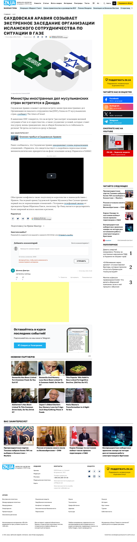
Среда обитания (74, 505)
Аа (114, 3)
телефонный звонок (74, 203)
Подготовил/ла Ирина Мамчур (26, 226)
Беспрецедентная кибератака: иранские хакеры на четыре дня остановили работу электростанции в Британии (113, 230)
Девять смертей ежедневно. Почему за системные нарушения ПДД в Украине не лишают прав (115, 253)
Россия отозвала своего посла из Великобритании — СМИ (114, 205)
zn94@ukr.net (58, 483)
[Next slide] (131, 8)
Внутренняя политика (9, 499)
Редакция (37, 474)
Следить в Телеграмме (31, 345)
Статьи (46, 3)
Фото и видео (56, 3)
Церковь (71, 508)
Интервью (68, 3)
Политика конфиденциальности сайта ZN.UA (120, 535)
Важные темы (10, 8)
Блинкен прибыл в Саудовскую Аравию (40, 136)
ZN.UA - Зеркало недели (118, 152)
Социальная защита (42, 499)
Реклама (37, 477)
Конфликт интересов (42, 505)
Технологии (72, 502)
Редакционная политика (42, 480)
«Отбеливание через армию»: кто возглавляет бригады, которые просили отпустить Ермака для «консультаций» (114, 267)
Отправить (81, 261)
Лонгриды (78, 3)
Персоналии (39, 511)
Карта (36, 483)
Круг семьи (105, 505)
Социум (104, 499)
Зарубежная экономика (43, 502)
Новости (37, 3)
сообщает (22, 114)
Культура (71, 511)
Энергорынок (6, 508)
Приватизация (7, 511)
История (104, 502)
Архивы (36, 470)
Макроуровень (7, 505)
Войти (109, 3)
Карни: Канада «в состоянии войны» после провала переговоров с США (112, 216)
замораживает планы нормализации (70, 145)
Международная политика (11, 502)
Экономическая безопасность (45, 508)
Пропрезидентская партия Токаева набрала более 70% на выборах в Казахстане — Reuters (114, 194)
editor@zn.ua (65, 488)
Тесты (87, 3)
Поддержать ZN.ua (125, 3)
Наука (70, 499)
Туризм (104, 508)
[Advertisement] (40, 302)
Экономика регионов (9, 515)
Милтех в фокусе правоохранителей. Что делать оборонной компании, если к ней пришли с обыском (113, 282)
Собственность (107, 511)
